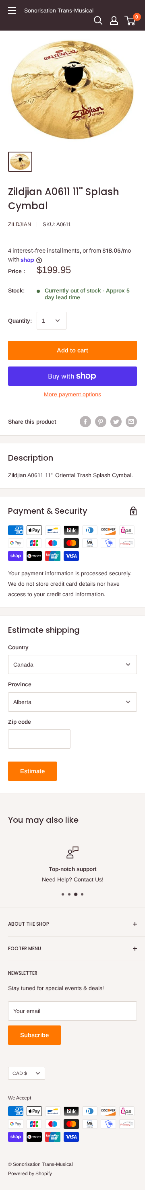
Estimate (32, 771)
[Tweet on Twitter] (116, 421)
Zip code (19, 722)
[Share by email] (131, 421)
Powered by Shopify (30, 1173)
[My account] (114, 20)
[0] (130, 20)
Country (18, 647)
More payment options (72, 394)
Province (19, 684)
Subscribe (34, 1034)
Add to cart (72, 350)
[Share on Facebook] (85, 421)
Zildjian (19, 224)
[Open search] (98, 20)
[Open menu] (12, 10)
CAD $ (19, 1073)
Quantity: (20, 320)
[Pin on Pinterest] (100, 421)
